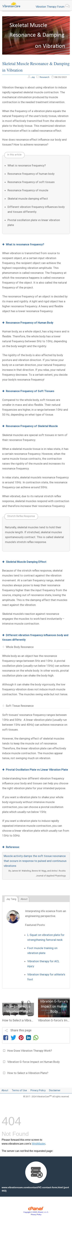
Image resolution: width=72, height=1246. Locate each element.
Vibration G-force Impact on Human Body (33, 1061)
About (24, 899)
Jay (33, 77)
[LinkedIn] (28, 1038)
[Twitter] (13, 1038)
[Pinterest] (21, 1038)
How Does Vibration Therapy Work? (29, 1050)
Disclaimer (54, 1090)
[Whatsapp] (35, 1038)
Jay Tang (11, 899)
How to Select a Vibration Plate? (27, 1073)
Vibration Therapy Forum (50, 6)
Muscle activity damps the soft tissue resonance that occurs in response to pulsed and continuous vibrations (35, 860)
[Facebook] (5, 1038)
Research (44, 77)
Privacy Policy (38, 1090)
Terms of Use (19, 1090)
